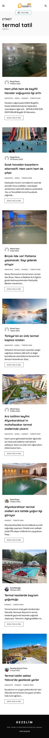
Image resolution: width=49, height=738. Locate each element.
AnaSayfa (9, 98)
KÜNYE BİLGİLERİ (24, 731)
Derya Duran (14, 499)
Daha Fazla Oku (14, 118)
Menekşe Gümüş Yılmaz (18, 668)
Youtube (25, 12)
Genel (17, 98)
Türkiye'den (35, 98)
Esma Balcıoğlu (15, 588)
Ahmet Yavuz (14, 249)
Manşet (25, 98)
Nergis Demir (15, 81)
